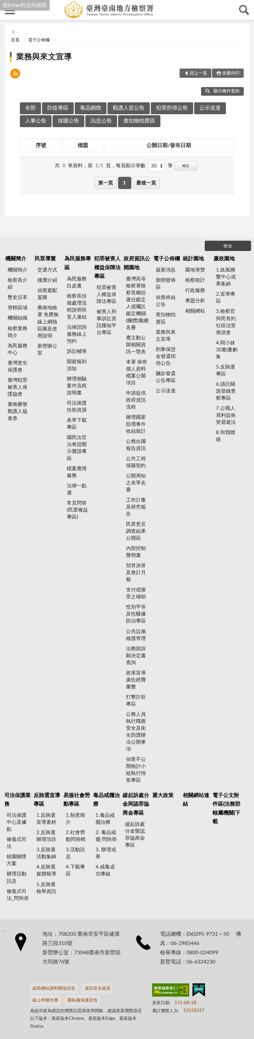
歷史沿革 (17, 297)
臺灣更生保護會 (17, 366)
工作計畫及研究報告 (136, 507)
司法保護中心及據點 (16, 822)
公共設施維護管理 (136, 635)
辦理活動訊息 (16, 877)
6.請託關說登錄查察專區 (226, 391)
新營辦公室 (47, 350)
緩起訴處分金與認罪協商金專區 (136, 804)
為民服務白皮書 (77, 282)
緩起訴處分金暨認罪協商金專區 (135, 835)
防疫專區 (57, 108)
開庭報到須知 (77, 365)
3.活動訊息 (75, 853)
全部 (30, 108)
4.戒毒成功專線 (105, 870)
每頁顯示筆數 (131, 165)
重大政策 (163, 795)
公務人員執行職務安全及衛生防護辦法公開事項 (136, 732)
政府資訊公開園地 (137, 263)
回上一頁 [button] (198, 73)
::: (13, 32)
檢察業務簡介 (17, 332)
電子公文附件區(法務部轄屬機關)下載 (226, 808)
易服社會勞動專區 (77, 800)
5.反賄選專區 (225, 370)
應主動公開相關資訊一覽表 (136, 344)
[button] (15, 75)
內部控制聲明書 (136, 552)
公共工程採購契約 (136, 462)
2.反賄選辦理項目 (46, 836)
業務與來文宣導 (44, 57)
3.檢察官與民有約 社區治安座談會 (226, 322)
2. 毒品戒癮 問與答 (106, 836)
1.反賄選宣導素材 (46, 819)
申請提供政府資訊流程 (136, 400)
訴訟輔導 (77, 351)
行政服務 (195, 290)
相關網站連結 (196, 800)
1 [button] (124, 182)
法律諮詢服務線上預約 (77, 334)
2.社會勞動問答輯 (76, 836)
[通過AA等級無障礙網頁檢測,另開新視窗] (170, 991)
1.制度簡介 (75, 819)
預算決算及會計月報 (136, 572)
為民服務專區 (77, 263)
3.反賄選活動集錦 (46, 853)
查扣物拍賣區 (139, 121)
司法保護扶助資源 (77, 407)
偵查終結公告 (166, 301)
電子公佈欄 (39, 40)
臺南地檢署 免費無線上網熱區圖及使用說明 (48, 321)
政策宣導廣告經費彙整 (136, 679)
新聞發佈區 (166, 284)
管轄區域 (17, 307)
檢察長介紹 (17, 284)
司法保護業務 (17, 800)
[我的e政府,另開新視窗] (198, 991)
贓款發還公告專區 (166, 377)
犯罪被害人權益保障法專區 (107, 267)
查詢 (244, 10)
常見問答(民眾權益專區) (77, 510)
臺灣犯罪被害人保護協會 (17, 387)
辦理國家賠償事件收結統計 (136, 424)
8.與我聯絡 (225, 436)
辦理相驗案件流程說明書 (77, 385)
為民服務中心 (17, 349)
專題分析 (195, 300)
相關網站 (195, 311)
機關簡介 (15, 258)
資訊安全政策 (97, 988)
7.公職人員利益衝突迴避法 (226, 415)
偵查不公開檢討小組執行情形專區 (136, 770)
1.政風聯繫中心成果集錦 (226, 277)
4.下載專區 (75, 870)
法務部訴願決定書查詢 (136, 655)
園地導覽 (195, 270)
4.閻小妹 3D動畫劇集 (226, 349)
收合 (228, 246)
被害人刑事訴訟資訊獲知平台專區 (106, 322)
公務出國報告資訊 (136, 445)
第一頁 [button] (105, 182)
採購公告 (68, 121)
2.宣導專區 (225, 298)
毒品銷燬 (90, 108)
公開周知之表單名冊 (136, 482)
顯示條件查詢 (226, 91)
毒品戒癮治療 (106, 800)
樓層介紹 (47, 280)
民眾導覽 (45, 258)
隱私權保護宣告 (82, 1000)
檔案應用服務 (77, 472)
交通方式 (47, 270)
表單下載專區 (77, 424)
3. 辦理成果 (106, 853)
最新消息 (166, 270)
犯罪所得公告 (172, 108)
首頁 (15, 40)
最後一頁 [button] (146, 182)
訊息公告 (101, 121)
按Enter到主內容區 (25, 5)
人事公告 (35, 121)
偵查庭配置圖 (47, 294)
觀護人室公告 (129, 108)
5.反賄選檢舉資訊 (46, 888)
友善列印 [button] (230, 73)
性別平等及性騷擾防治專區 (136, 614)
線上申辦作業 (45, 1000)
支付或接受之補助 (136, 593)
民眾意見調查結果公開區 (136, 531)
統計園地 (193, 258)
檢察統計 (195, 280)
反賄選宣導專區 (47, 800)
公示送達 (210, 108)
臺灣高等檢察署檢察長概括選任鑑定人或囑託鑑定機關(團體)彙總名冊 (137, 303)
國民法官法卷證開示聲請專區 (77, 448)
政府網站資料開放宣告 (53, 988)
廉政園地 (224, 258)
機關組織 (17, 318)
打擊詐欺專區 (136, 701)
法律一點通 (77, 489)
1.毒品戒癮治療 (105, 819)
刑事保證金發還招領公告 (166, 356)
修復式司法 (16, 843)
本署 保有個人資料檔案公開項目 (136, 372)
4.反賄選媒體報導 (46, 870)
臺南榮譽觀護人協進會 (17, 411)
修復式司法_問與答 (18, 895)
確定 (186, 166)
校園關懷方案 (16, 860)
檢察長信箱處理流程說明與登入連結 (77, 307)
